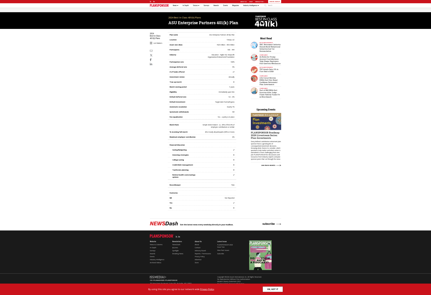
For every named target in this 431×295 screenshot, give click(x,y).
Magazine (235, 5)
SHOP (251, 1)
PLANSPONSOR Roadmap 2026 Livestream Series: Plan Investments (265, 135)
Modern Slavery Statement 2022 (229, 281)
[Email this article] (151, 51)
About (197, 244)
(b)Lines (175, 247)
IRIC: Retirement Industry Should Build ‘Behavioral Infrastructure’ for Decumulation (270, 47)
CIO (151, 280)
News (175, 5)
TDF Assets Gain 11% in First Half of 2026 (268, 70)
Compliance (263, 55)
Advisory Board (200, 251)
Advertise (198, 259)
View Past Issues (223, 250)
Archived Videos (155, 263)
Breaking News (177, 254)
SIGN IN (271, 1)
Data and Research (266, 42)
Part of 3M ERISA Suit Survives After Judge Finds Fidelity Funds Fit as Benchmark (269, 93)
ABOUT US (243, 1)
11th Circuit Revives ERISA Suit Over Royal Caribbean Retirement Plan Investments (268, 81)
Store (197, 263)
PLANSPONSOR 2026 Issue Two (225, 246)
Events (225, 5)
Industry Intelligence (250, 5)
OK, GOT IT (272, 289)
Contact (197, 247)
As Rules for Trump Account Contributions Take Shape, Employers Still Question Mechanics (270, 60)
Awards (216, 5)
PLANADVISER (159, 280)
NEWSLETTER (259, 1)
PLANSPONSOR (171, 280)
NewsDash (176, 244)
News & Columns (156, 244)
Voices (195, 5)
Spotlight (175, 251)
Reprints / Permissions (203, 254)
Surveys (206, 5)
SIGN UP (277, 1)
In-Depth (186, 5)
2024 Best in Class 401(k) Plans (184, 17)
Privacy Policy (200, 256)
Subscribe (220, 254)
